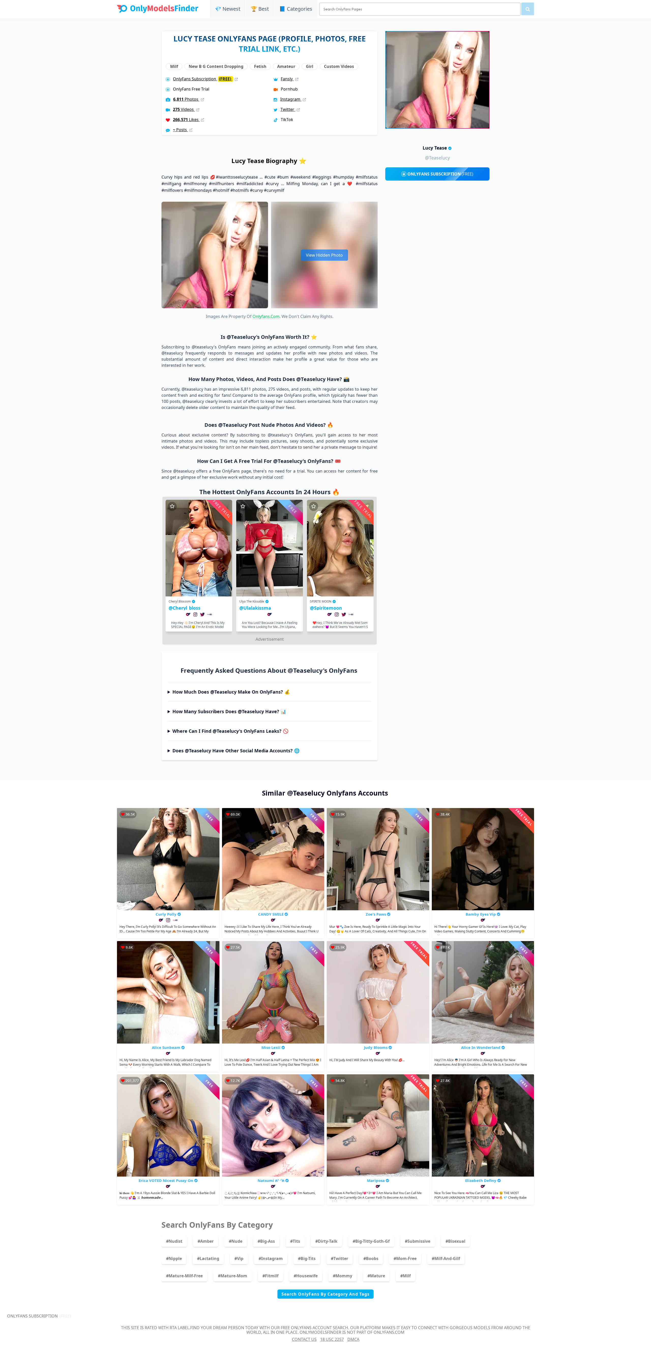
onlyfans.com (266, 316)
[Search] (527, 9)
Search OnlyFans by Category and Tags (325, 1294)
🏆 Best (260, 8)
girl (309, 66)
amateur (286, 66)
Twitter (287, 109)
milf (174, 66)
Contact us (304, 1339)
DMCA (353, 1339)
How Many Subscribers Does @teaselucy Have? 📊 (229, 711)
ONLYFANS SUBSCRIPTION (440, 174)
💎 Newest (227, 8)
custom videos (339, 66)
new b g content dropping (216, 66)
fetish (260, 66)
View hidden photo (324, 255)
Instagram (290, 99)
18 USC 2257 (332, 1339)
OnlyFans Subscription (202, 79)
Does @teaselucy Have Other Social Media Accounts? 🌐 (236, 751)
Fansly (287, 79)
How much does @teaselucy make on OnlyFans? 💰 (231, 692)
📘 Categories (295, 8)
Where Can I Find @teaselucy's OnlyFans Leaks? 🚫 (230, 731)
